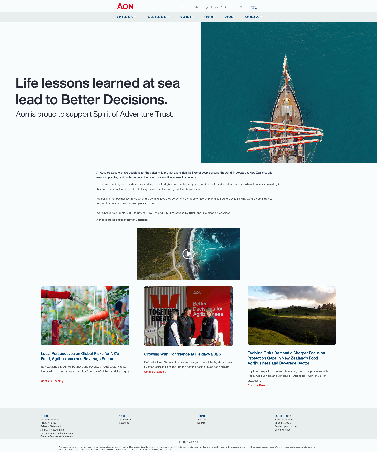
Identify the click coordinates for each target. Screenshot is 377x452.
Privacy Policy (48, 423)
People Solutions (156, 17)
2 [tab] (187, 156)
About (229, 17)
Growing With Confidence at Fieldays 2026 (182, 354)
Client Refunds (282, 429)
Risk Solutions (124, 17)
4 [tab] (193, 156)
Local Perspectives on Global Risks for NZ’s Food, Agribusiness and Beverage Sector (80, 356)
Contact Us (252, 17)
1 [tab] (184, 156)
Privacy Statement (50, 426)
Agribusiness (126, 419)
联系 (254, 7)
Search (243, 7)
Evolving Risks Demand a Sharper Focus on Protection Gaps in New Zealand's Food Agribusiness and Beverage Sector (286, 358)
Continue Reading (52, 381)
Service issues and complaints (56, 433)
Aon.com (201, 419)
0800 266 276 (283, 423)
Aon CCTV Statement (52, 429)
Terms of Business (50, 419)
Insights (208, 17)
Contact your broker (286, 426)
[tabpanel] (188, 92)
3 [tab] (190, 156)
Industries (185, 17)
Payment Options (284, 419)
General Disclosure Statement (57, 436)
